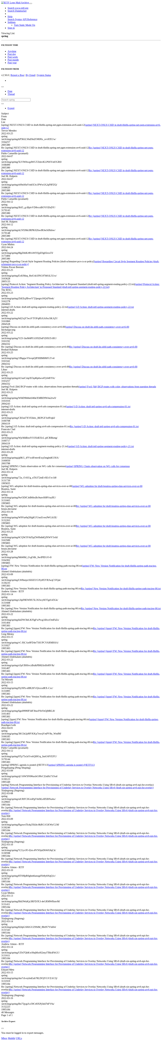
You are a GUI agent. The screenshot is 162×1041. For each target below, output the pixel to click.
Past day (12, 54)
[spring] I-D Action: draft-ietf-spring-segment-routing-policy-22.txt (101, 307)
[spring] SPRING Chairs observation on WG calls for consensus (97, 466)
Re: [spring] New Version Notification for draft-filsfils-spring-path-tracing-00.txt (121, 588)
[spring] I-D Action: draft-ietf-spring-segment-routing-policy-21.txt (101, 446)
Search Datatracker (17, 10)
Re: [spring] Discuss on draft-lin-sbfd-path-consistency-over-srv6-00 (103, 346)
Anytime (12, 51)
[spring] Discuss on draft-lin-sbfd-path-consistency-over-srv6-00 (97, 327)
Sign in (11, 28)
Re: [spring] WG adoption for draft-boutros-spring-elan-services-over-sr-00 (113, 506)
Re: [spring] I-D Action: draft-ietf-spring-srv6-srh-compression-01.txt (104, 426)
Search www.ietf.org (18, 8)
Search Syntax (15, 19)
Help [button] (10, 16)
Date (10, 91)
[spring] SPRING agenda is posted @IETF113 (71, 765)
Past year (12, 62)
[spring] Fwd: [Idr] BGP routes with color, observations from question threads (117, 386)
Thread (11, 94)
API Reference (29, 19)
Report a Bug (17, 75)
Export (11, 108)
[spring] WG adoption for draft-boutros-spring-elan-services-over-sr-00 (107, 486)
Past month (13, 59)
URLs (19, 1038)
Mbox (4, 1038)
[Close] (2, 1028)
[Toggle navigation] (31, 3)
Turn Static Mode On (24, 25)
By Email (30, 75)
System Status (44, 75)
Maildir (11, 1038)
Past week (13, 57)
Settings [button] (12, 22)
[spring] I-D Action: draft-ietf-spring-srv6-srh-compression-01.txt (98, 406)
